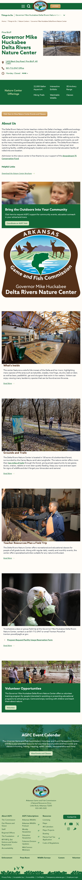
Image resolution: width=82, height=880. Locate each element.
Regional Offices (8, 832)
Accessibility (30, 877)
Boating (46, 833)
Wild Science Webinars (27, 848)
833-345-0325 (41, 808)
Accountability (7, 848)
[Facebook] (65, 824)
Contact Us (71, 817)
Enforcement (7, 857)
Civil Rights (40, 877)
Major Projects (48, 830)
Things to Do (7, 15)
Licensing (46, 820)
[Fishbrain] (74, 828)
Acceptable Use (18, 877)
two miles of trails (16, 463)
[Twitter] (77, 823)
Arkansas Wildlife (29, 820)
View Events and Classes (41, 753)
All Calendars (48, 826)
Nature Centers (24, 21)
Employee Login (72, 877)
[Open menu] (23, 6)
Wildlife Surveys (44, 857)
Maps (45, 823)
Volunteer (11, 708)
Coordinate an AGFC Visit (17, 223)
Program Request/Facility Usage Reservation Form (30, 640)
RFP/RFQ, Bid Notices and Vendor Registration (9, 842)
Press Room (25, 857)
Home (4, 21)
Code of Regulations (51, 843)
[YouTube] (71, 824)
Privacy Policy (6, 877)
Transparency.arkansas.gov (55, 877)
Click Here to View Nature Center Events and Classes (24, 114)
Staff (4, 829)
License (55, 6)
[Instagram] (68, 829)
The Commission (8, 820)
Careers (61, 857)
